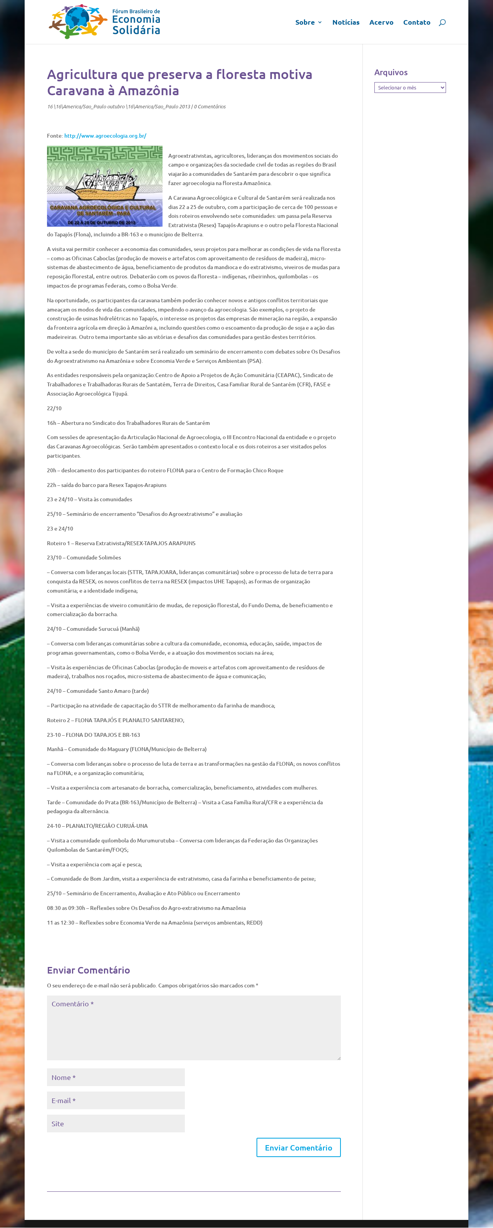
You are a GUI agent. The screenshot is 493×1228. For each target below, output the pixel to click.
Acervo (381, 22)
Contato (417, 22)
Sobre (305, 22)
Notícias (346, 22)
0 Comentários (209, 106)
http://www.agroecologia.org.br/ (105, 135)
